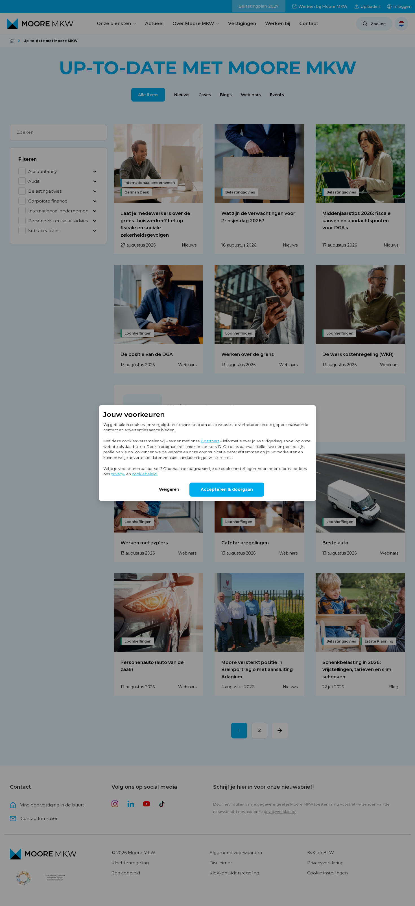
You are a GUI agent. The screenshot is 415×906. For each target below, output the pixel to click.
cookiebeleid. (145, 474)
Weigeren (169, 489)
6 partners (210, 441)
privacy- (118, 474)
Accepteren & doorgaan (227, 489)
